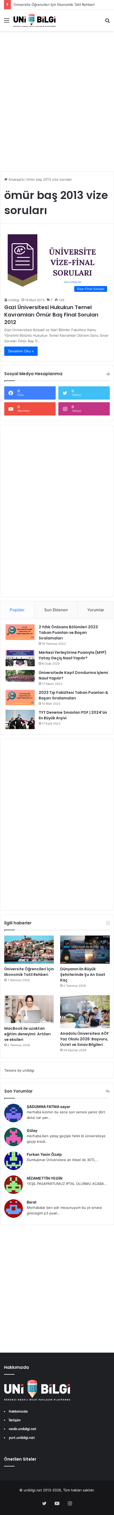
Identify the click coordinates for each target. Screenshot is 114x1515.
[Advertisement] (57, 104)
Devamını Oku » (21, 351)
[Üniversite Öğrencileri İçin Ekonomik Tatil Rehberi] (29, 950)
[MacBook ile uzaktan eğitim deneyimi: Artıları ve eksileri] (29, 1009)
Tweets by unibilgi (19, 1070)
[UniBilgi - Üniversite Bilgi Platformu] (34, 20)
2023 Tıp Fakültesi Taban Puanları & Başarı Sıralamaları (73, 695)
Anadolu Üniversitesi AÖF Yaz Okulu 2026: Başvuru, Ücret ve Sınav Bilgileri (84, 1039)
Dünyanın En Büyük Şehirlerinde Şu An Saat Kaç (82, 974)
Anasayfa (15, 179)
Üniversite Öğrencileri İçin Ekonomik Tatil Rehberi (54, 4)
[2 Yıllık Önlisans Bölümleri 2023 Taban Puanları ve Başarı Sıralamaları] (20, 632)
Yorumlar (95, 609)
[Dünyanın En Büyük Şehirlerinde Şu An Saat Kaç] (85, 950)
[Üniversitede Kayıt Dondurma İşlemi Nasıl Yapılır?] (20, 677)
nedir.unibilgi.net (22, 1429)
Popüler (17, 609)
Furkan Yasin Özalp (44, 1154)
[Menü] (6, 22)
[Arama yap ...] (107, 22)
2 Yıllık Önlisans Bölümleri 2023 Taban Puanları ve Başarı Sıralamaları (68, 632)
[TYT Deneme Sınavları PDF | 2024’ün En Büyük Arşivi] (20, 719)
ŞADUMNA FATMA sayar (48, 1106)
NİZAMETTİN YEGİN (44, 1178)
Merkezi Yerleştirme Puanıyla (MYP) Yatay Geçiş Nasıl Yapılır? (73, 655)
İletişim (15, 1420)
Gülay (32, 1130)
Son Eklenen (56, 609)
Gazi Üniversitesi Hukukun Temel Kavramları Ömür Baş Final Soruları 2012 (51, 315)
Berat (31, 1202)
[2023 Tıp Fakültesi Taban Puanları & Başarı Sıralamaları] (20, 697)
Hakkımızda (18, 1411)
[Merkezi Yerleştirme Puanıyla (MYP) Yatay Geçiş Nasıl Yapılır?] (20, 658)
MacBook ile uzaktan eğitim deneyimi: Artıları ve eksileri (27, 1034)
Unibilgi (13, 300)
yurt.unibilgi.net (22, 1437)
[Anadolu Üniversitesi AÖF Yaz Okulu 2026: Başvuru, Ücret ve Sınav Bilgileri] (85, 1011)
